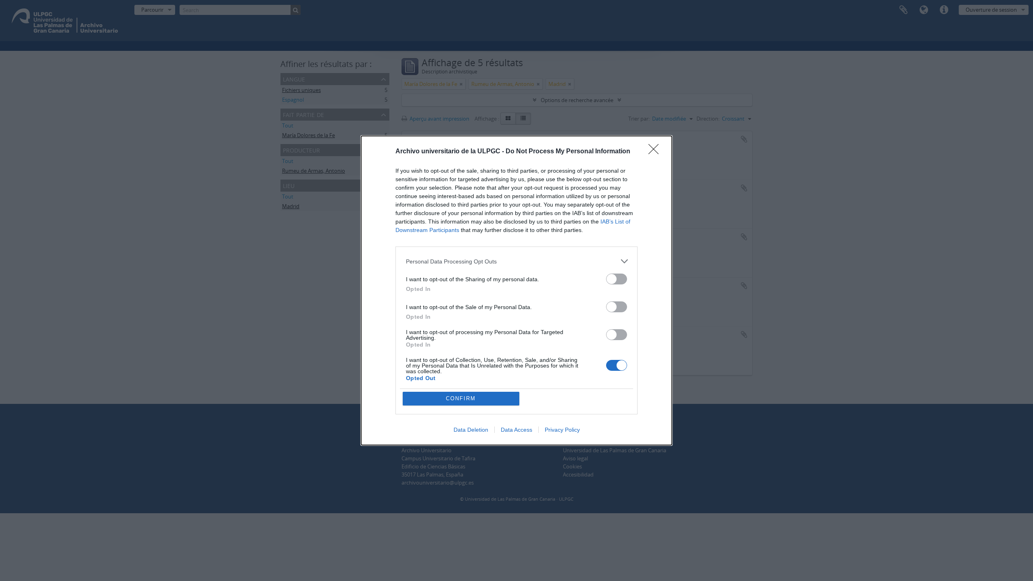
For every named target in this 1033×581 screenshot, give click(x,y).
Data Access (516, 429)
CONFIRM (461, 398)
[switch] (616, 279)
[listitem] (516, 261)
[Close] (656, 151)
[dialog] (516, 290)
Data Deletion (471, 429)
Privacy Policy (562, 429)
